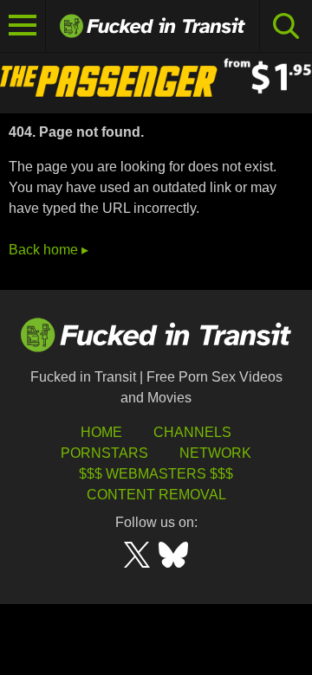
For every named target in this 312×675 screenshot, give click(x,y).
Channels (192, 432)
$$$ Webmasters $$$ (156, 473)
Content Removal (156, 494)
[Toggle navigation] (23, 26)
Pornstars (104, 453)
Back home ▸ (48, 249)
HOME (101, 432)
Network (215, 453)
